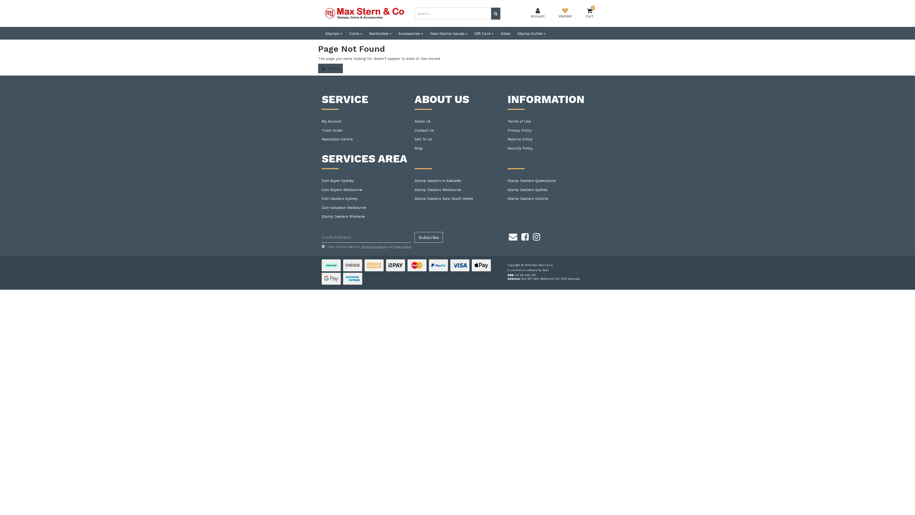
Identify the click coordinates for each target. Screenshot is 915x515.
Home (333, 68)
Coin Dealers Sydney (340, 198)
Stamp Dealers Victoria (528, 198)
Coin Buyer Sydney (338, 181)
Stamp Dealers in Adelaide (438, 181)
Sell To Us (423, 139)
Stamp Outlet (531, 33)
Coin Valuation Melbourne (344, 208)
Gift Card (483, 33)
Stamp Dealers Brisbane (343, 216)
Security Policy (520, 148)
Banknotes (379, 33)
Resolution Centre (337, 139)
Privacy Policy (520, 130)
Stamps (333, 33)
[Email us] (513, 236)
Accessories (409, 33)
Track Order (332, 130)
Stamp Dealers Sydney (528, 190)
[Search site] (495, 14)
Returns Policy (520, 139)
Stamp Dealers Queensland (532, 181)
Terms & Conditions (373, 246)
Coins (355, 33)
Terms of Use (519, 121)
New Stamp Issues (448, 33)
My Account (331, 121)
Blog (418, 148)
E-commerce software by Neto (528, 270)
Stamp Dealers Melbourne (438, 190)
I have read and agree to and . (369, 246)
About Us (423, 121)
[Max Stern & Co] (364, 13)
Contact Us (424, 130)
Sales (505, 33)
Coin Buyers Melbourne (342, 190)
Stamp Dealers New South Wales (444, 198)
